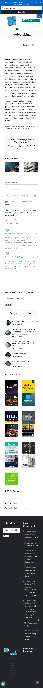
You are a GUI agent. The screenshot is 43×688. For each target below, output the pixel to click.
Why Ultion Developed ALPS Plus (23, 362)
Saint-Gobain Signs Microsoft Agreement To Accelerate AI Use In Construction (23, 331)
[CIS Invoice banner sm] (31, 19)
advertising (29, 126)
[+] (32, 195)
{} (29, 195)
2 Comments (27, 128)
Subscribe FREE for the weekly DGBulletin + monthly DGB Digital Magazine (21, 3)
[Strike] (14, 195)
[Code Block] (24, 195)
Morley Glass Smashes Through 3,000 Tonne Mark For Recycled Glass (25, 343)
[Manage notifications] (37, 682)
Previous (26, 45)
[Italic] (9, 195)
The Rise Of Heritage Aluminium (25, 321)
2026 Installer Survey (20, 353)
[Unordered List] (19, 195)
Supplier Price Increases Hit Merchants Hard (31, 592)
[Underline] (12, 195)
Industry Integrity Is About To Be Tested (31, 636)
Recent (13, 313)
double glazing (10, 128)
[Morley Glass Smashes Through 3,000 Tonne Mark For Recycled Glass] (8, 343)
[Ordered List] (17, 195)
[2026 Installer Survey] (8, 353)
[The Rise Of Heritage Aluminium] (8, 321)
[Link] (27, 195)
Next (34, 45)
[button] (6, 166)
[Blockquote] (22, 195)
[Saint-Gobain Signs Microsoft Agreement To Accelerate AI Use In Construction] (8, 331)
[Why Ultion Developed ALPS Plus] (8, 362)
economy (18, 128)
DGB (8, 126)
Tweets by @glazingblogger (16, 508)
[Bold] (7, 195)
